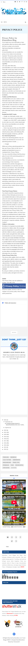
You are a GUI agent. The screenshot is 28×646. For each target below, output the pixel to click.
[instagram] (17, 1)
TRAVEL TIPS (16, 462)
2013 (5, 447)
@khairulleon (21, 639)
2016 (5, 443)
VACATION (13, 467)
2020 (5, 434)
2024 (5, 419)
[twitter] (20, 1)
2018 (5, 438)
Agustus (7, 427)
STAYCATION (6, 467)
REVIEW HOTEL (19, 465)
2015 (5, 445)
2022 (5, 430)
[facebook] (22, 1)
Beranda (14, 332)
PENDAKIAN (6, 465)
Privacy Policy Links (17, 210)
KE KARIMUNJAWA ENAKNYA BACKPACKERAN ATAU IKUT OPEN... (15, 424)
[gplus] (26, 1)
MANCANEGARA (7, 462)
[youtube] (15, 1)
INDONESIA (13, 457)
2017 (5, 440)
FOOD (12, 465)
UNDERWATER (16, 459)
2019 (5, 436)
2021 (5, 432)
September (8, 421)
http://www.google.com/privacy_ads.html (12, 133)
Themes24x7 (16, 641)
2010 (5, 449)
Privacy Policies (15, 152)
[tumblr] (24, 1)
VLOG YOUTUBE (7, 459)
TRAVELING (6, 457)
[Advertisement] (14, 389)
